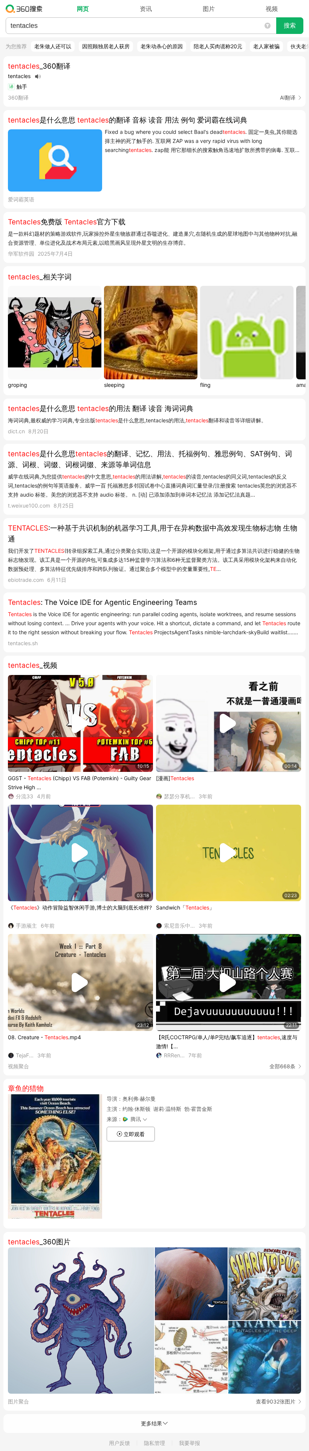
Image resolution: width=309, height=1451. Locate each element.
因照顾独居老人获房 (106, 46)
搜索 (290, 25)
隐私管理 (154, 1443)
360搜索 (26, 8)
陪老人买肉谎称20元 (218, 46)
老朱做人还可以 (52, 46)
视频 (272, 8)
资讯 (146, 8)
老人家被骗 (266, 46)
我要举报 (189, 1443)
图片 (209, 8)
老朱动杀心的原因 (162, 46)
